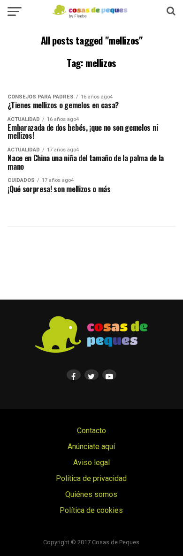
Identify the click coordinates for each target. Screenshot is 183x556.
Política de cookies (91, 510)
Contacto (91, 430)
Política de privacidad (91, 478)
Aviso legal (91, 462)
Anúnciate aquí (91, 446)
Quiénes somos (91, 494)
